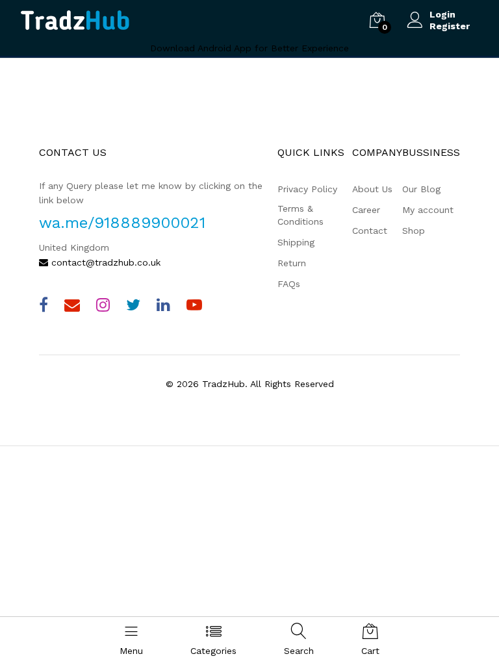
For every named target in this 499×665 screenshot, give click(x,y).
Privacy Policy (307, 189)
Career (366, 210)
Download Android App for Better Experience (249, 48)
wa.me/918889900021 (122, 223)
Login (442, 14)
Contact (369, 230)
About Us (372, 189)
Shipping (295, 242)
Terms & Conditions (300, 215)
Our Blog (421, 189)
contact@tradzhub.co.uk (104, 262)
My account (428, 210)
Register (449, 26)
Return (291, 263)
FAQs (288, 284)
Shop (413, 230)
